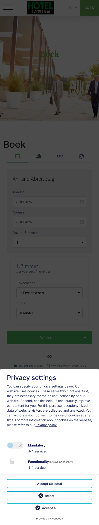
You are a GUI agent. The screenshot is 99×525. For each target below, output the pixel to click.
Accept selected (49, 484)
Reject (49, 496)
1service (37, 451)
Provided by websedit (49, 518)
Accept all (49, 508)
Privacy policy (46, 425)
